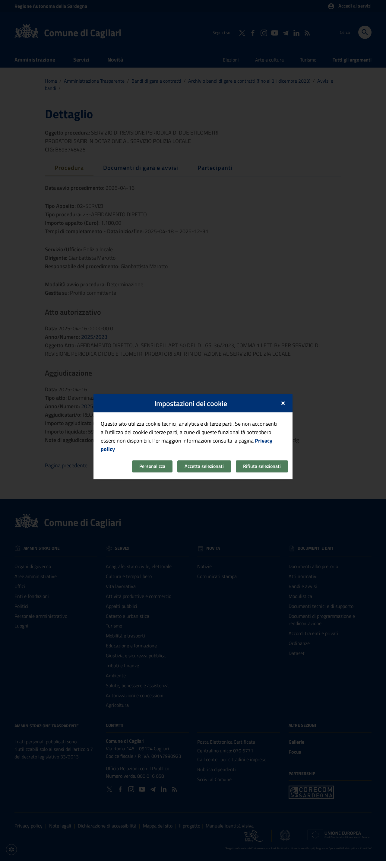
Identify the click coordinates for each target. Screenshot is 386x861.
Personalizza (152, 466)
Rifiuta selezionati (262, 466)
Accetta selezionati (204, 466)
